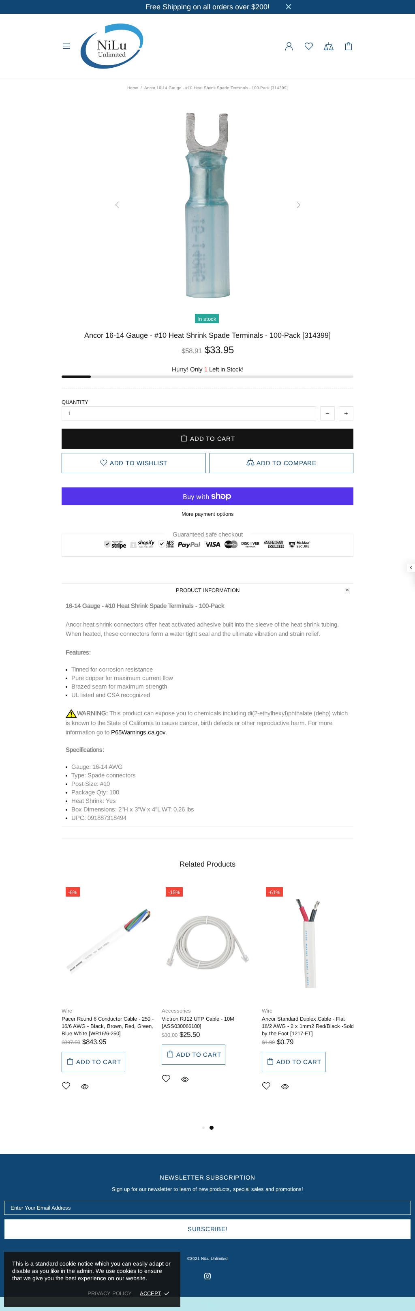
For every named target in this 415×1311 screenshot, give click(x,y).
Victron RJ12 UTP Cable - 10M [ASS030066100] (198, 1022)
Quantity (75, 402)
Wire (67, 1011)
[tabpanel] (108, 999)
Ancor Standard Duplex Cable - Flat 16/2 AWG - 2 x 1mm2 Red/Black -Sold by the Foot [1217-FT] (308, 1026)
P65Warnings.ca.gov (138, 732)
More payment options (208, 514)
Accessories (176, 1011)
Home (132, 88)
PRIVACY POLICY (110, 1293)
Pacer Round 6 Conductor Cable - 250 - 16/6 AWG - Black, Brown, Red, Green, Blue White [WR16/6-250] (108, 1026)
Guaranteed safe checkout (208, 534)
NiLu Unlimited (111, 46)
